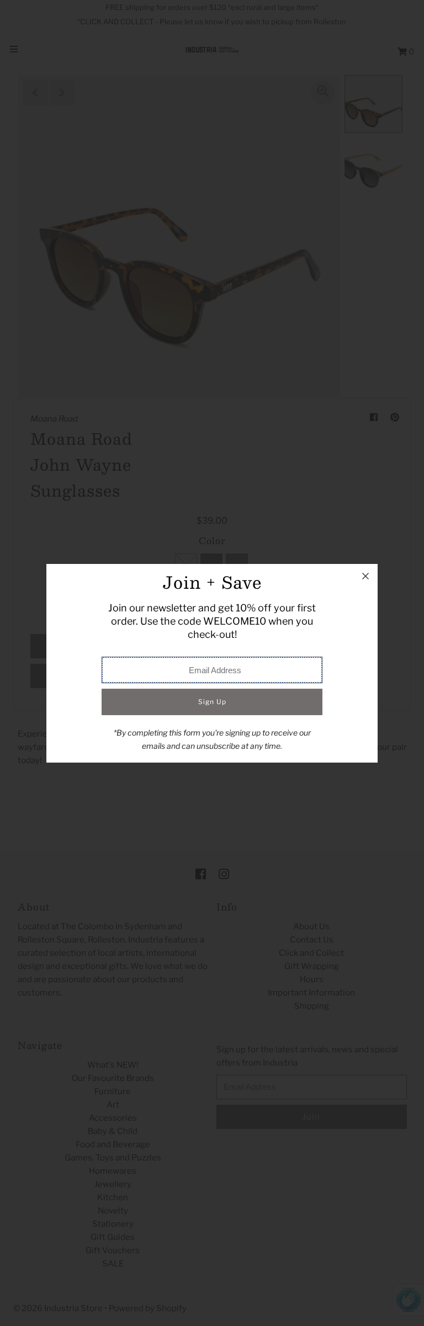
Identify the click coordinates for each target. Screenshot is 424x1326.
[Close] (365, 576)
